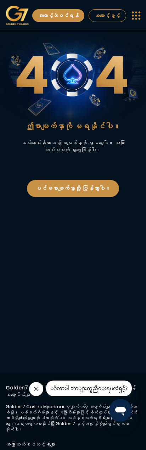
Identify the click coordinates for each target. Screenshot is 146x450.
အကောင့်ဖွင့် (107, 15)
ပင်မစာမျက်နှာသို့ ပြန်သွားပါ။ (73, 188)
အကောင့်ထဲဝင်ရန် (58, 15)
